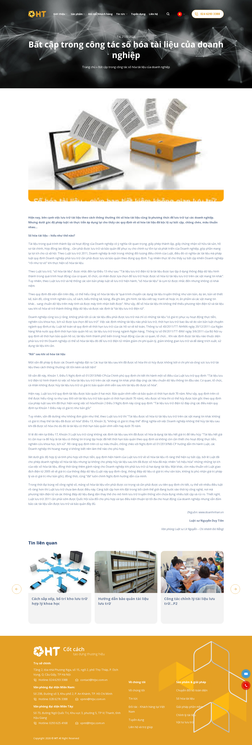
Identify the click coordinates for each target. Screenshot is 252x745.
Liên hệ (153, 14)
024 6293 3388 (58, 680)
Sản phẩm (77, 14)
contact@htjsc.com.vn (93, 680)
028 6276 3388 (58, 699)
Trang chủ (88, 67)
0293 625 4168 (58, 723)
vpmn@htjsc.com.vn (92, 699)
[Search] (168, 14)
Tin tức (120, 14)
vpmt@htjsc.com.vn (92, 723)
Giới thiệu (59, 14)
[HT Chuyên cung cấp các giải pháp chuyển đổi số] (37, 14)
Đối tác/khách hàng (100, 14)
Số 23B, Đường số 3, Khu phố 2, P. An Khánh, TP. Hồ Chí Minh (72, 694)
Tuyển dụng (138, 14)
